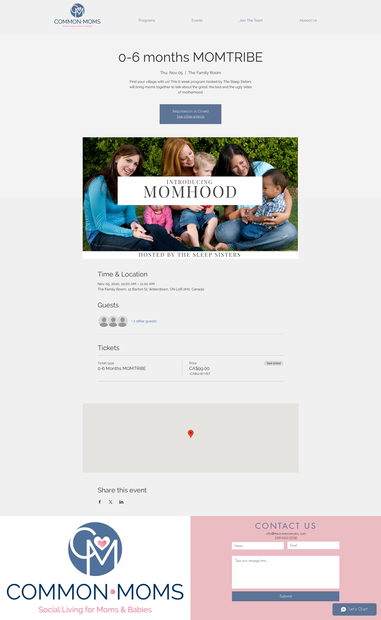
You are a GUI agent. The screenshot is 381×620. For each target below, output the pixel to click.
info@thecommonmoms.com (286, 533)
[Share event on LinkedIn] (121, 502)
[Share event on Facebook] (100, 502)
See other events (190, 117)
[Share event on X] (110, 502)
